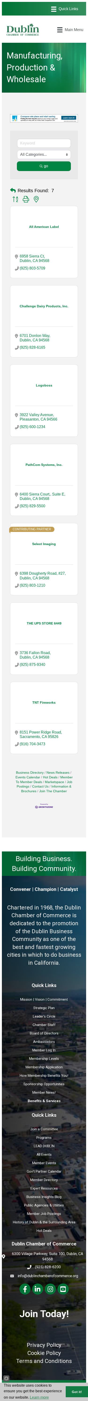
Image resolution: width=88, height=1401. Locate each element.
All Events (44, 1154)
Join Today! (44, 1313)
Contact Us (40, 786)
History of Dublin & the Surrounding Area (44, 1222)
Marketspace (54, 782)
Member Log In (44, 1050)
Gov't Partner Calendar (44, 1171)
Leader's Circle (44, 1016)
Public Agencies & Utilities (44, 1205)
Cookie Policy (44, 1353)
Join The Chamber (53, 791)
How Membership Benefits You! (44, 1075)
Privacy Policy (44, 1345)
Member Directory (44, 1180)
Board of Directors (44, 1033)
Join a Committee (44, 1129)
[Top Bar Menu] (64, 9)
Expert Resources (44, 1188)
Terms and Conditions (44, 1361)
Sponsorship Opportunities (44, 1084)
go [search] (46, 166)
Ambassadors (44, 1042)
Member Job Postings (44, 1214)
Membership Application (44, 1067)
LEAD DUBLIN (44, 1146)
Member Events (44, 1163)
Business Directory (30, 772)
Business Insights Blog (44, 1197)
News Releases (57, 772)
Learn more (39, 1397)
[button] (13, 190)
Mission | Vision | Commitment (44, 999)
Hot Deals (50, 777)
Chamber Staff (44, 1025)
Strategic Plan (44, 1008)
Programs (44, 1138)
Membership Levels (44, 1059)
